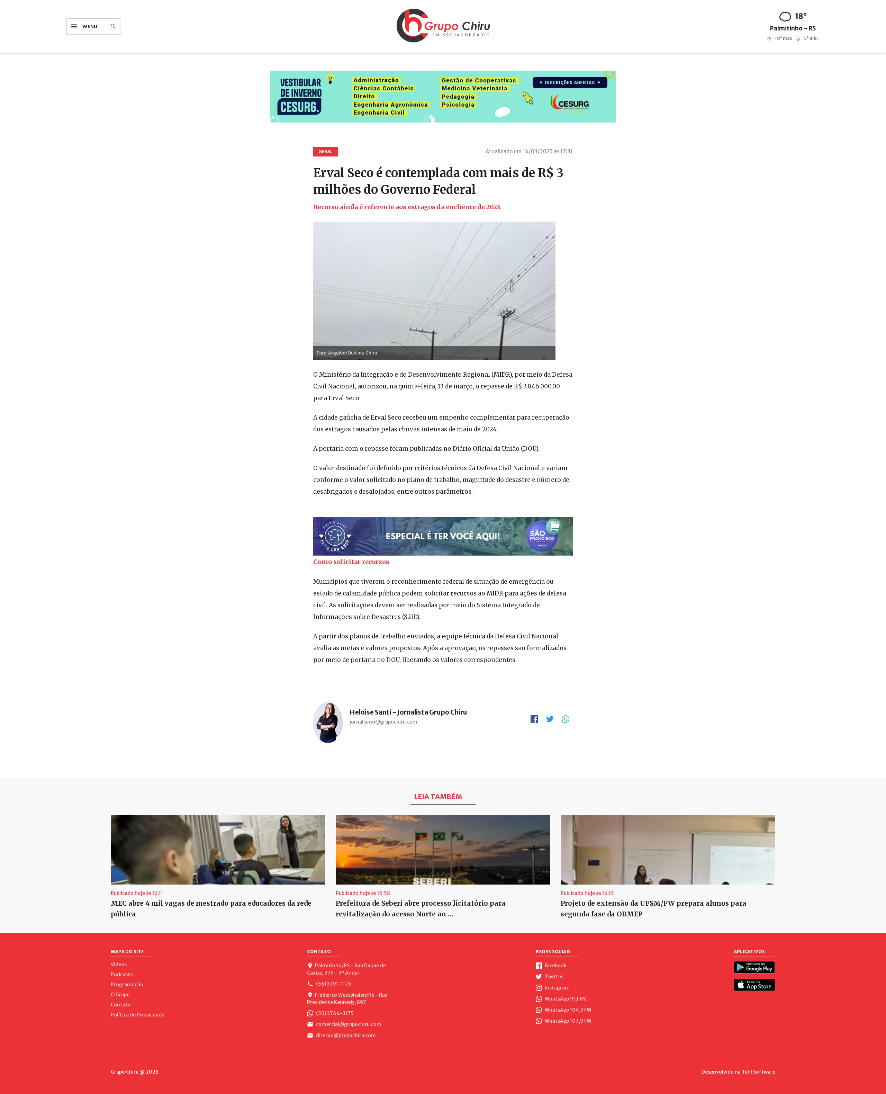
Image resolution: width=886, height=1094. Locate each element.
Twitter (553, 977)
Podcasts (122, 974)
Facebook (555, 965)
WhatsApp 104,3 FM (567, 1010)
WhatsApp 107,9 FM (567, 1021)
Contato (121, 1005)
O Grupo (120, 995)
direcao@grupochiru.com (345, 1035)
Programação (127, 984)
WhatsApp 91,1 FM (565, 999)
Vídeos (119, 964)
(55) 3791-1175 (333, 984)
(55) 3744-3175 (334, 1013)
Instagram (557, 988)
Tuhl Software (758, 1072)
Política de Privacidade (137, 1015)
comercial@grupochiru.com (348, 1024)
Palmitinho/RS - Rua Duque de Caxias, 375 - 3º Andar (346, 969)
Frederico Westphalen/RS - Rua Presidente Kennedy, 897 (347, 998)
